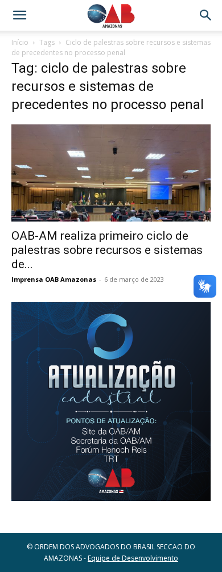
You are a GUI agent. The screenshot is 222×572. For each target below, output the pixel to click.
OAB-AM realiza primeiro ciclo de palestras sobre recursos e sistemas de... (107, 250)
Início (19, 42)
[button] (19, 15)
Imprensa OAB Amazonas (53, 279)
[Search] (206, 15)
